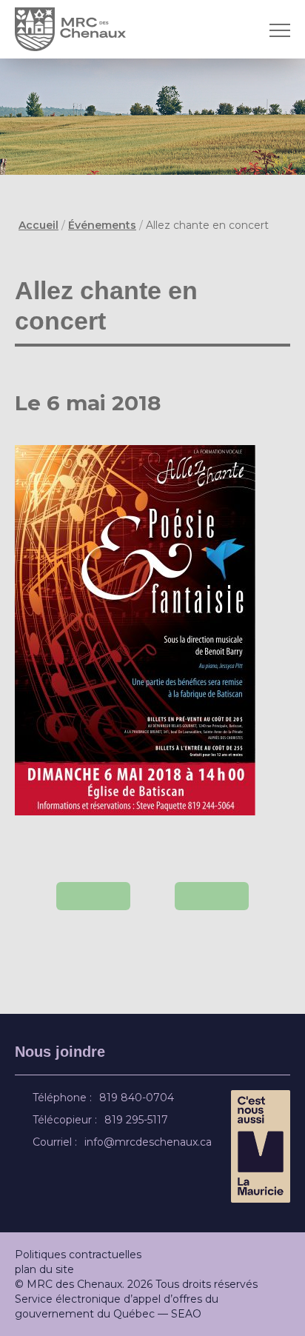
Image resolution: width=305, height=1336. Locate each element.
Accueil (38, 225)
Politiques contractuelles (78, 1254)
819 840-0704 (138, 1097)
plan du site (44, 1269)
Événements (102, 225)
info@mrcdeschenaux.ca (150, 1142)
